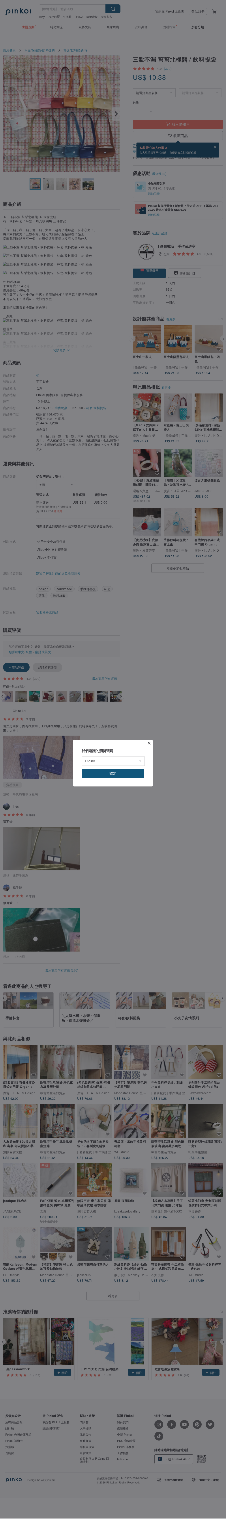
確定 (112, 773)
